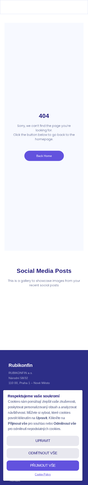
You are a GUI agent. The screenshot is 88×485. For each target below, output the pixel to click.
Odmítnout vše (42, 453)
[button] (77, 7)
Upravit (42, 441)
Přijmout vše (43, 465)
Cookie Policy (43, 474)
